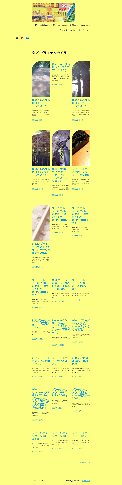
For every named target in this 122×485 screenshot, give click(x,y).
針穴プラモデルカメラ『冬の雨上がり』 (41, 360)
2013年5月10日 (37, 189)
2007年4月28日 (38, 451)
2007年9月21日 (57, 376)
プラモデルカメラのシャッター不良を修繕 (81, 171)
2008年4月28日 (58, 345)
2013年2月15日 (77, 189)
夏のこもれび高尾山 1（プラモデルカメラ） (41, 171)
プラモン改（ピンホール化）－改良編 (41, 435)
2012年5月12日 (37, 267)
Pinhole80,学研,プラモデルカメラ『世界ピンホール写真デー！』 (61, 326)
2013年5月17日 (77, 120)
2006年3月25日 (78, 448)
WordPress (86, 481)
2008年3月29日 (78, 342)
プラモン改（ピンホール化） (61, 434)
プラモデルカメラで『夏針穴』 (60, 360)
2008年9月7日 (77, 300)
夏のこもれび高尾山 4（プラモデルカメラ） (41, 103)
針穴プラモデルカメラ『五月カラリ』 (41, 323)
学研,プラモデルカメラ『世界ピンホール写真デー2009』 (61, 285)
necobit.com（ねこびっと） (39, 480)
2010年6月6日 (37, 307)
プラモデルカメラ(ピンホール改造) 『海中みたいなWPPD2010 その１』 (40, 287)
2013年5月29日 (57, 84)
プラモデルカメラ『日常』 (80, 434)
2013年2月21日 (57, 195)
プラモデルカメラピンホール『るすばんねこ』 (80, 285)
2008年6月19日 (37, 339)
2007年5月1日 (77, 411)
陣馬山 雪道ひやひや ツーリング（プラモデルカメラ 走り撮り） (60, 174)
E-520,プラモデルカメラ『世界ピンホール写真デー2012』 (41, 248)
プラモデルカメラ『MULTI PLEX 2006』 (60, 392)
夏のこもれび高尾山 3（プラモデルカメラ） (61, 67)
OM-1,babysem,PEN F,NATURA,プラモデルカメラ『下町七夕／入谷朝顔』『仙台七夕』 (41, 398)
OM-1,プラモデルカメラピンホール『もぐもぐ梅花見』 (81, 325)
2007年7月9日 (57, 408)
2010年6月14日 (57, 232)
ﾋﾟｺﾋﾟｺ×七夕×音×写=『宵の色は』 (80, 360)
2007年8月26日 (78, 376)
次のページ (84, 463)
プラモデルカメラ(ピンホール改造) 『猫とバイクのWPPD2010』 (60, 214)
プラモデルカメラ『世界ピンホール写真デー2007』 (81, 394)
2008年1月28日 (37, 376)
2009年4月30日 (58, 301)
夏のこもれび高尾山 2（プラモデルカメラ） (81, 103)
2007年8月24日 (38, 420)
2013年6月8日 (37, 120)
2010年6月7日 (77, 235)
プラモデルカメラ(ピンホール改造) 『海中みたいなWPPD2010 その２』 (80, 216)
